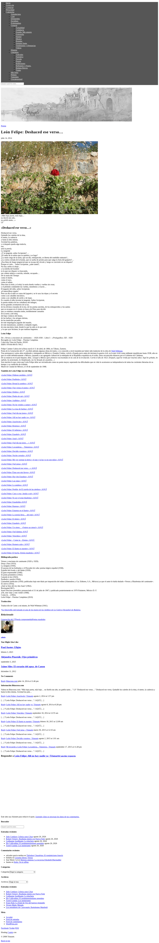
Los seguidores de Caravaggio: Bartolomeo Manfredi (27, 907)
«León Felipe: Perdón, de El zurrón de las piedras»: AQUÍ (24, 489)
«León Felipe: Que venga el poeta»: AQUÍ (18, 388)
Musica (19, 39)
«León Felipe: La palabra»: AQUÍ (14, 485)
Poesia (18, 61)
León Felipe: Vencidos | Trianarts (19, 713)
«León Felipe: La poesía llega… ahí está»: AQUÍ (20, 515)
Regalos (19, 41)
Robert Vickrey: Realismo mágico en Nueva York (25, 839)
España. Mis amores (24, 32)
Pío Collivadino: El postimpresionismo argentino (25, 843)
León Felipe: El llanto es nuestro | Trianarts (23, 721)
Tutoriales (15, 77)
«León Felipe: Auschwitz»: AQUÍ (14, 422)
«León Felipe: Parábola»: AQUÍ (13, 379)
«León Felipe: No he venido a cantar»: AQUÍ (19, 405)
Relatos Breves (22, 68)
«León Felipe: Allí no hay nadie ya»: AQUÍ (18, 417)
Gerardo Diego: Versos (24, 858)
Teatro (18, 70)
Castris (10, 932)
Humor (18, 37)
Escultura (14, 21)
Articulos (19, 55)
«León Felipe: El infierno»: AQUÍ (14, 430)
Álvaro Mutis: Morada (14, 905)
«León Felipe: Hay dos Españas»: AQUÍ (17, 477)
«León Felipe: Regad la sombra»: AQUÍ (17, 384)
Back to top (5, 941)
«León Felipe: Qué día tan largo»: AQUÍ (17, 413)
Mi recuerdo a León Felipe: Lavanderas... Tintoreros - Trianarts (31, 747)
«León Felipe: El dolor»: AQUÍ (13, 519)
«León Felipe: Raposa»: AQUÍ (13, 506)
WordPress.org (12, 924)
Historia (14, 50)
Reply (3, 681)
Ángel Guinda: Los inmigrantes (18, 846)
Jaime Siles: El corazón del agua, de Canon (23, 666)
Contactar (10, 7)
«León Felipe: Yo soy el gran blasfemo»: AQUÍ (19, 498)
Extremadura (16, 23)
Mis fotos (14, 72)
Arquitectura (16, 14)
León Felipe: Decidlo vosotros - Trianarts (22, 738)
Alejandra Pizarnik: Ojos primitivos (19, 657)
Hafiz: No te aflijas (21, 862)
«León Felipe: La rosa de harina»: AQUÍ (17, 409)
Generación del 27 (8, 619)
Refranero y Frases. (23, 66)
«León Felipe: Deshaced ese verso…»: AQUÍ (19, 468)
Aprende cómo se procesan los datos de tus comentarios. (57, 817)
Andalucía (20, 30)
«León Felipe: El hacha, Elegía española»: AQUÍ (20, 553)
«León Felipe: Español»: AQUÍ (13, 434)
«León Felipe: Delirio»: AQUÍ (13, 392)
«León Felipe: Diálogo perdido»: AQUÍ (16, 375)
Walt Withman (116, 351)
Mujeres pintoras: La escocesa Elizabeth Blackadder (40, 860)
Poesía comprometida (23, 619)
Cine (13, 16)
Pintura (14, 75)
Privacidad (10, 10)
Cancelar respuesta (68, 756)
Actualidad (20, 28)
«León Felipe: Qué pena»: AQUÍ (14, 464)
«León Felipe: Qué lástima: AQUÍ (14, 532)
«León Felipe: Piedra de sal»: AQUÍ (15, 396)
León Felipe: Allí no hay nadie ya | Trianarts (23, 705)
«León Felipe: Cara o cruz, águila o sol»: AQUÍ (19, 494)
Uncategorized (16, 79)
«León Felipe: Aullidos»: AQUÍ (13, 400)
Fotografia (20, 34)
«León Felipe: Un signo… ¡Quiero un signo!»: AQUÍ (22, 527)
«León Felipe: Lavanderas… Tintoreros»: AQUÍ (20, 447)
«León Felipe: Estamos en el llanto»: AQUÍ (18, 510)
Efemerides (15, 19)
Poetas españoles (38, 619)
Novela (19, 59)
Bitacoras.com (11, 681)
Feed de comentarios (14, 922)
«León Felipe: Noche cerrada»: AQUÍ (16, 455)
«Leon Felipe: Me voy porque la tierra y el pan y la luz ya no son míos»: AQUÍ (32, 460)
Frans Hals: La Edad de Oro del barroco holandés (25, 903)
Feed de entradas (12, 919)
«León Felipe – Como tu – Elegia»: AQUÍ (18, 540)
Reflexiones (20, 63)
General (14, 25)
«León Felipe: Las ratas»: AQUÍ (13, 481)
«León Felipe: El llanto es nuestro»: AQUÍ (17, 549)
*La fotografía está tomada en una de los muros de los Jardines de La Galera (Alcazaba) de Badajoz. (41, 610)
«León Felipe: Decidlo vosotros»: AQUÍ (17, 451)
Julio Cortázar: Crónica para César (19, 837)
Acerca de (10, 5)
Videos (18, 48)
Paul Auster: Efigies (11, 647)
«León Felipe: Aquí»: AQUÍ (12, 439)
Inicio (8, 3)
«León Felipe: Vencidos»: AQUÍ (14, 536)
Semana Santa (21, 43)
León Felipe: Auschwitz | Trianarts (19, 696)
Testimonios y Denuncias (26, 46)
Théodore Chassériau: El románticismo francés (44, 855)
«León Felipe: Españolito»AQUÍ (14, 502)
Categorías (10, 12)
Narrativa (19, 57)
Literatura (15, 52)
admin (3, 637)
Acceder (9, 917)
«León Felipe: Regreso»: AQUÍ (13, 426)
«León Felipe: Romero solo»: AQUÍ (15, 544)
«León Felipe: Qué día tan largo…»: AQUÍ (18, 443)
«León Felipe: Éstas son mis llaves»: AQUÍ (18, 472)
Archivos (4, 882)
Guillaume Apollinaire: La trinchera (20, 841)
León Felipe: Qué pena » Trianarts (19, 730)
